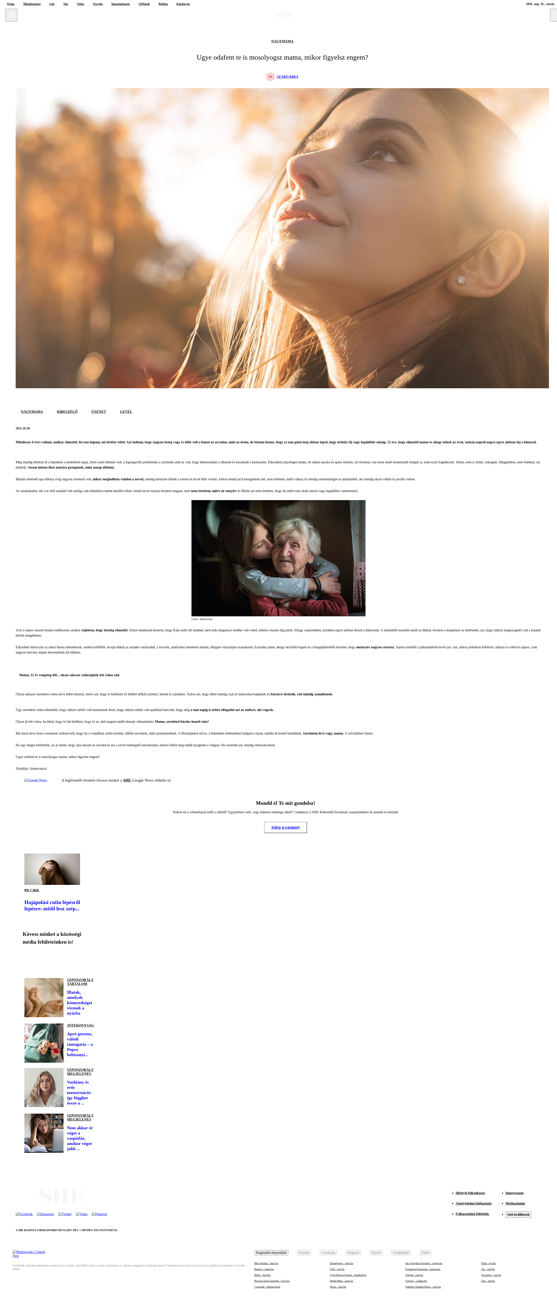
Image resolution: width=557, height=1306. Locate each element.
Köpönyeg (183, 4)
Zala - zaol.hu (488, 1280)
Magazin (353, 1252)
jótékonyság (80, 1025)
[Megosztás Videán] (89, 960)
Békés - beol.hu (262, 1275)
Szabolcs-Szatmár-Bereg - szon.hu (423, 1286)
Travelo (98, 4)
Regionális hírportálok (271, 1252)
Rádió (425, 1252)
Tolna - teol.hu (488, 1263)
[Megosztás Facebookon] (526, 428)
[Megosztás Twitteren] (537, 428)
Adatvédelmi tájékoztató (474, 1203)
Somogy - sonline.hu (416, 1280)
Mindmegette (32, 4)
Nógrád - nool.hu (414, 1275)
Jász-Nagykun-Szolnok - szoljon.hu (423, 1263)
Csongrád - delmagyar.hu (267, 1286)
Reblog (163, 4)
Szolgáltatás (401, 1252)
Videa (80, 4)
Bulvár (376, 1252)
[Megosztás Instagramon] (59, 960)
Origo (11, 4)
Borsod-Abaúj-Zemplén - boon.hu (272, 1280)
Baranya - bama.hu (264, 1269)
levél (126, 411)
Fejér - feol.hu (337, 1269)
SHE (127, 780)
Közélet (304, 1252)
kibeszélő (67, 411)
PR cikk (31, 890)
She (65, 4)
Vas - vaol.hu (488, 1269)
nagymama (282, 41)
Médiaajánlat (515, 1203)
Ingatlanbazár (120, 4)
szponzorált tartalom (80, 982)
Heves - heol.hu (338, 1286)
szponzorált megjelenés (80, 1072)
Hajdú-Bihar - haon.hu (341, 1280)
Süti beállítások (518, 1214)
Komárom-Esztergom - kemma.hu (422, 1269)
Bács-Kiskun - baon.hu (266, 1263)
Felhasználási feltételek (472, 1214)
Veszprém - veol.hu (491, 1275)
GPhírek (144, 4)
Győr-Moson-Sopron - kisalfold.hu (348, 1275)
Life (52, 4)
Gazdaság (328, 1252)
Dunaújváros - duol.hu (341, 1263)
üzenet (98, 411)
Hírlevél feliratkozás (470, 1193)
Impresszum (514, 1193)
